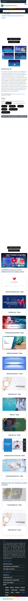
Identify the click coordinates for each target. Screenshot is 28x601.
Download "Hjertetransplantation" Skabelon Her (14, 116)
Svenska (17, 592)
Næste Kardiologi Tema (13, 41)
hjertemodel (12, 106)
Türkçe (7, 592)
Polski (12, 592)
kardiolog (4, 106)
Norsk (6, 594)
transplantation (13, 109)
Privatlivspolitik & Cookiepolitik (11, 580)
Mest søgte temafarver (9, 569)
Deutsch (17, 587)
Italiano (7, 590)
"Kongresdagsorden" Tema (14, 333)
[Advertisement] (14, 181)
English (7, 587)
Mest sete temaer (7, 564)
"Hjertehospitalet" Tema (14, 374)
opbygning (4, 109)
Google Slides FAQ (7, 577)
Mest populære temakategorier (11, 566)
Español (12, 587)
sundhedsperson (6, 112)
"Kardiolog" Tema (14, 312)
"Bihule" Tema (14, 415)
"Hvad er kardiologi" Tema (14, 292)
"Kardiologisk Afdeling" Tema (14, 456)
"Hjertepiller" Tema (14, 394)
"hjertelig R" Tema (14, 435)
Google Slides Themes (8, 598)
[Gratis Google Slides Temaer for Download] (9, 5)
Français (22, 587)
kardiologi (8, 103)
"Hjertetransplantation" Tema (12, 17)
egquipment (20, 106)
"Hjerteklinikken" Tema (14, 353)
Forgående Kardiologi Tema (14, 39)
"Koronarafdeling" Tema (14, 476)
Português (22, 590)
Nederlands (14, 590)
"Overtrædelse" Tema (14, 505)
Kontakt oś (6, 575)
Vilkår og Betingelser (8, 582)
